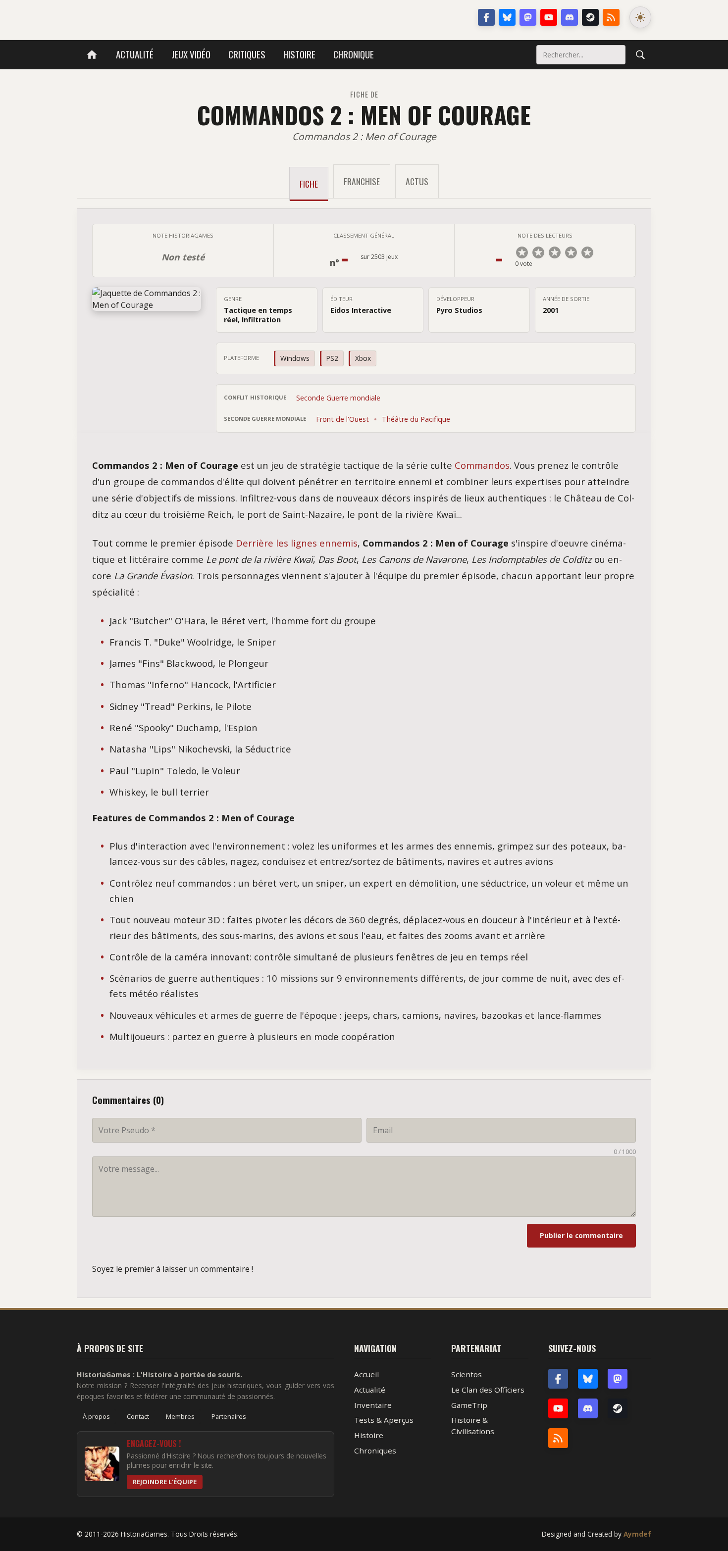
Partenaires (228, 1416)
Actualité (135, 54)
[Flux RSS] (611, 17)
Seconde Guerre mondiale (338, 397)
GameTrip (469, 1405)
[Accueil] (92, 54)
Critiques (246, 54)
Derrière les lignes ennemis (297, 543)
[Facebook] (486, 17)
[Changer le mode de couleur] (640, 17)
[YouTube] (548, 17)
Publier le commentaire (581, 1235)
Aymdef (637, 1534)
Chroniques (375, 1450)
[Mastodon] (528, 17)
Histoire (299, 54)
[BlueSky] (588, 1379)
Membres (180, 1416)
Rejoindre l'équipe (165, 1481)
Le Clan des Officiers (487, 1390)
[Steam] (590, 17)
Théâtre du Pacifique (416, 419)
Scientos (466, 1374)
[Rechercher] (640, 54)
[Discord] (569, 17)
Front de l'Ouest (342, 419)
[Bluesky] (507, 17)
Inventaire (373, 1405)
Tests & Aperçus (384, 1420)
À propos (96, 1416)
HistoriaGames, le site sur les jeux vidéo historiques (155, 17)
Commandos (482, 465)
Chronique (353, 54)
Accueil (366, 1374)
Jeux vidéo (190, 54)
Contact (138, 1416)
